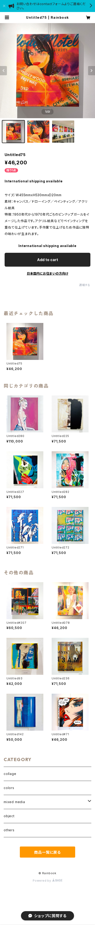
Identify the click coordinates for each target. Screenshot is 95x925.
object (9, 816)
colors (9, 788)
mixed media (14, 802)
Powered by (42, 880)
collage (10, 774)
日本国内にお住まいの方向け (47, 273)
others (9, 830)
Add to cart (47, 259)
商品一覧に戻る (47, 852)
